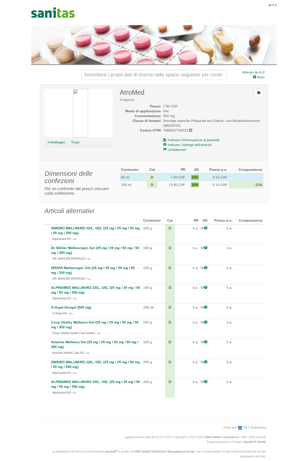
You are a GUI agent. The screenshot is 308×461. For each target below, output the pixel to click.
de (270, 5)
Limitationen (177, 149)
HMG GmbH (213, 437)
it (276, 5)
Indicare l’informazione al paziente (194, 140)
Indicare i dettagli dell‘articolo (190, 145)
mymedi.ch (230, 437)
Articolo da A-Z (253, 72)
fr (273, 5)
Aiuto (260, 77)
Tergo (75, 142)
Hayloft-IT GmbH (254, 442)
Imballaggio (56, 142)
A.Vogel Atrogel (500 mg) (71, 307)
